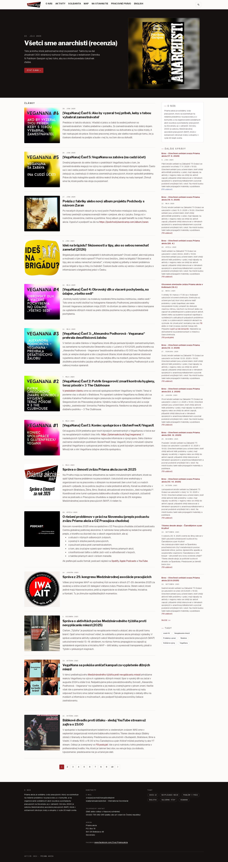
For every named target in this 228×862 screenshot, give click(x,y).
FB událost (167, 381)
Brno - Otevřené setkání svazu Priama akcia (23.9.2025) (181, 579)
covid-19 (166, 633)
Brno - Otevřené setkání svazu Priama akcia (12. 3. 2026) (181, 346)
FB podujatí (102, 744)
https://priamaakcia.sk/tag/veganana (121, 434)
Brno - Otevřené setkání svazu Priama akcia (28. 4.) (181, 242)
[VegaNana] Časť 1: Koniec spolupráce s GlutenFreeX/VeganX (108, 425)
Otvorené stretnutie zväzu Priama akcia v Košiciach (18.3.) (182, 285)
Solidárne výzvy (169, 643)
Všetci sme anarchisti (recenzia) (70, 43)
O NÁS (49, 3)
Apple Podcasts (128, 560)
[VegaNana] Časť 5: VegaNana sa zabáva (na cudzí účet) (104, 157)
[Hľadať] (198, 4)
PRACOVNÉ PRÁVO (121, 3)
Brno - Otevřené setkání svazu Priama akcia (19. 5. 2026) (181, 198)
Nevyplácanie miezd (182, 633)
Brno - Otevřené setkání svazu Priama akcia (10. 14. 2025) (181, 480)
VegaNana (184, 643)
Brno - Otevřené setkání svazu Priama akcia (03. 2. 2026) (181, 390)
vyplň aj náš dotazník (179, 329)
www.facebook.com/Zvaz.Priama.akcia (111, 842)
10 (112, 767)
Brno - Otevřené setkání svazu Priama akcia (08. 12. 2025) (181, 433)
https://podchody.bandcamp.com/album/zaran (123, 221)
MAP (86, 3)
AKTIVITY (60, 3)
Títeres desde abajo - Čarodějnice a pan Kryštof (182, 527)
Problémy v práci (169, 638)
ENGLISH (138, 3)
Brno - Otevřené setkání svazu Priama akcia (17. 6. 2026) (181, 154)
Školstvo (183, 638)
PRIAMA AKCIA (47, 856)
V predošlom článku (73, 390)
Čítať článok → (34, 70)
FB (201, 323)
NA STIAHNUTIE (100, 3)
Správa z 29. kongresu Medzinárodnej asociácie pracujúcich (107, 577)
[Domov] (34, 5)
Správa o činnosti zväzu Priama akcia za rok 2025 (99, 469)
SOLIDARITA (74, 3)
